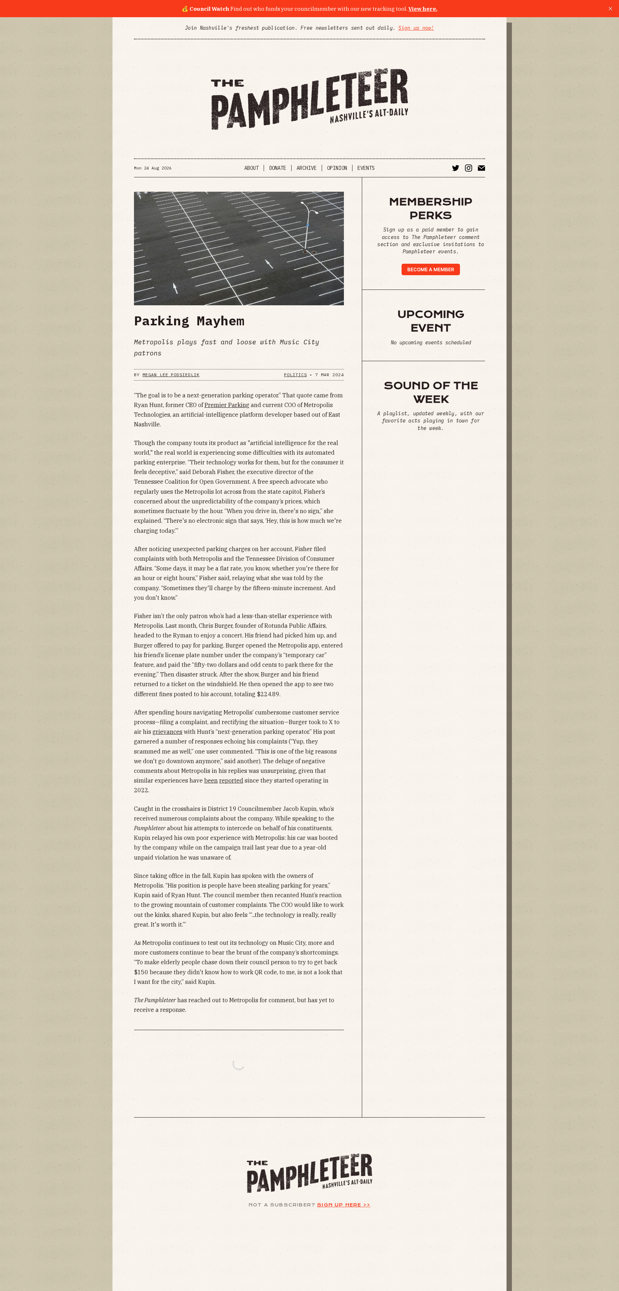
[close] (610, 8)
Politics (295, 374)
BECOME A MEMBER (430, 269)
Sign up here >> (343, 1205)
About (251, 168)
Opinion (337, 168)
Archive (307, 168)
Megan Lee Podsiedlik (171, 374)
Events (366, 168)
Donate (277, 168)
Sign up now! (416, 28)
